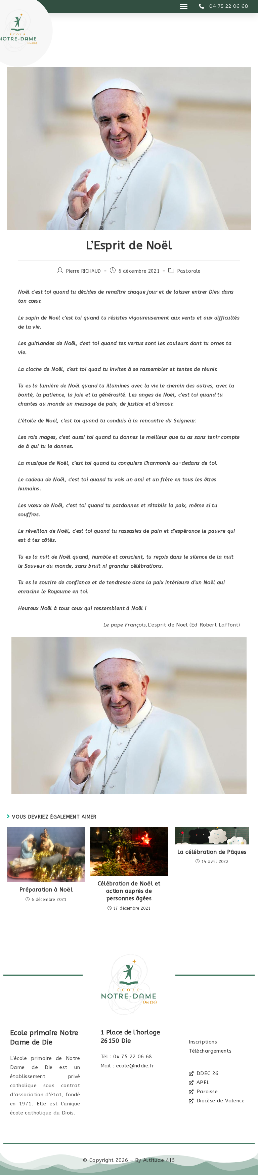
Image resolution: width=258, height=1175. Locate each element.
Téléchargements (210, 1051)
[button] (183, 6)
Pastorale (189, 271)
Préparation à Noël (46, 889)
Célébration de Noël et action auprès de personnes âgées (129, 891)
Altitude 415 (159, 1160)
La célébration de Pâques (212, 852)
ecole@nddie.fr (135, 1066)
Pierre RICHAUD (83, 271)
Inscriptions (203, 1042)
